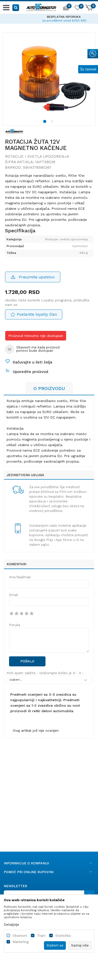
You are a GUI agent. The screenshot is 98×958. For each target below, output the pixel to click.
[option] (49, 18)
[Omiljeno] (77, 9)
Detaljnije (11, 924)
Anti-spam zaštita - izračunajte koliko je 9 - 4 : (45, 673)
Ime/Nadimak (20, 577)
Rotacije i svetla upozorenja (37, 156)
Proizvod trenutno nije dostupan (35, 336)
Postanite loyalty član (37, 314)
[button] (16, 7)
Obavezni (20, 935)
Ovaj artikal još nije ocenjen (36, 730)
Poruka (14, 625)
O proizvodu (49, 388)
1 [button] (45, 122)
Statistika (63, 935)
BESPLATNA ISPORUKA (49, 17)
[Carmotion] (14, 131)
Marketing (20, 942)
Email (13, 595)
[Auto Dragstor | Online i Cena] (41, 6)
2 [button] (53, 122)
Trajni (41, 935)
